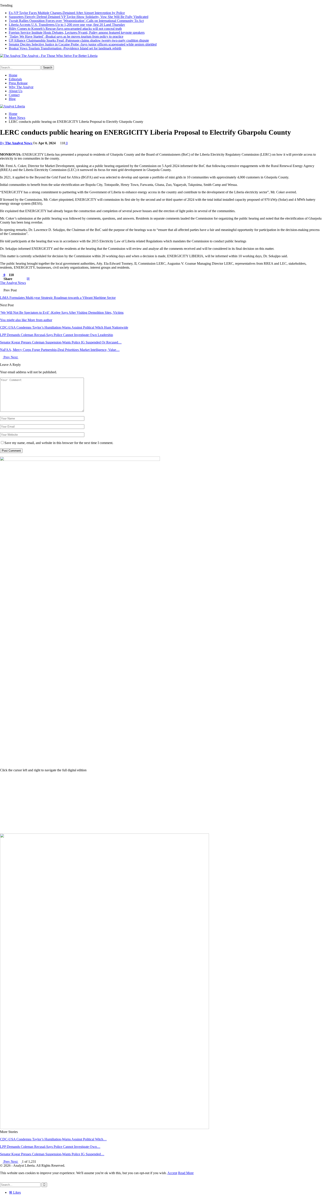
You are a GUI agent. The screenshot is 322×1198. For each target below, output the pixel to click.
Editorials (15, 79)
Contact (14, 95)
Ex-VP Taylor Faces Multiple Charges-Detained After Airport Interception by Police (67, 13)
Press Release (18, 83)
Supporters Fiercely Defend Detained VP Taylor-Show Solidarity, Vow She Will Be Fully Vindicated (78, 17)
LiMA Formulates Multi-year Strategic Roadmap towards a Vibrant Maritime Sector (58, 298)
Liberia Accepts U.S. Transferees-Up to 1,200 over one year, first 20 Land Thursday (67, 24)
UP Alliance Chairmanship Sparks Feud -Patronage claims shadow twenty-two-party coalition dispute (79, 40)
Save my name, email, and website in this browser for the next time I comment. (58, 443)
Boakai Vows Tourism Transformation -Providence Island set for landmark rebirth (65, 48)
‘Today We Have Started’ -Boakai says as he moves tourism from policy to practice (66, 36)
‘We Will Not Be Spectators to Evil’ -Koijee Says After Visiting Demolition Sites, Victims (62, 312)
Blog (12, 99)
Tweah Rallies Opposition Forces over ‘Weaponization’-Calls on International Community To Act (76, 21)
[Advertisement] (161, 802)
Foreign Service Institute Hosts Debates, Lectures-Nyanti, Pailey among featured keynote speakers (77, 32)
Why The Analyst (21, 87)
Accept (172, 1173)
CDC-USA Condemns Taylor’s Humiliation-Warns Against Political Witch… (53, 1139)
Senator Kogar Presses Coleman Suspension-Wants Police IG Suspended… (52, 1154)
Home (13, 75)
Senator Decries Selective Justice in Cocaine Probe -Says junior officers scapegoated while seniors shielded (83, 44)
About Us (15, 91)
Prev (7, 357)
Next (14, 357)
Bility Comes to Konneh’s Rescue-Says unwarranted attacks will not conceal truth (65, 28)
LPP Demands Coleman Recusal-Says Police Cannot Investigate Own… (50, 1147)
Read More (186, 1173)
